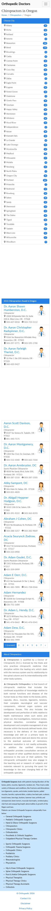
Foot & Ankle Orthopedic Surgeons (21, 875)
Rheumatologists (13, 860)
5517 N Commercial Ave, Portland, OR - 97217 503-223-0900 (20, 544)
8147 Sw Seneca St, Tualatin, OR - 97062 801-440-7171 (19, 431)
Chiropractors (15, 15)
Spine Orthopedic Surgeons (17, 871)
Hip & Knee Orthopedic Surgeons (20, 868)
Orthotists (10, 887)
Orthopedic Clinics (14, 850)
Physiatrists (11, 863)
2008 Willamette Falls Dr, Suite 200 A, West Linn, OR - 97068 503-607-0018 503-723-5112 (21, 314)
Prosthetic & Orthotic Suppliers (19, 836)
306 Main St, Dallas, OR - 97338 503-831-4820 (19, 487)
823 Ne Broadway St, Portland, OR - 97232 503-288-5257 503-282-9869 (21, 524)
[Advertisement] (25, 272)
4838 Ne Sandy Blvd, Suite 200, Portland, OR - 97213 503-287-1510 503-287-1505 (21, 471)
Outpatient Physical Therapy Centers (21, 839)
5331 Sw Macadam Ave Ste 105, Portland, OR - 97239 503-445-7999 (19, 633)
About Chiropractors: (13, 654)
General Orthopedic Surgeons (18, 817)
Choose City (9, 21)
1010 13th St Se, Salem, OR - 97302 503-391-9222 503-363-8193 (21, 505)
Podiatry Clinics (12, 857)
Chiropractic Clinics (14, 829)
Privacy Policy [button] (25, 908)
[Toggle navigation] (45, 4)
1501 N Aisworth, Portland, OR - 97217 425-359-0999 (19, 563)
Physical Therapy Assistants (17, 884)
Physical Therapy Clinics (16, 881)
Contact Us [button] (25, 898)
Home (4, 15)
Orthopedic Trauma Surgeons (18, 847)
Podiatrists (10, 853)
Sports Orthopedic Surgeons (18, 844)
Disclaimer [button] (25, 903)
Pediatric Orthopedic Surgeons (19, 820)
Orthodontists (12, 832)
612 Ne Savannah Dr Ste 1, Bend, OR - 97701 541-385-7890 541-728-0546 (21, 581)
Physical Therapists (14, 878)
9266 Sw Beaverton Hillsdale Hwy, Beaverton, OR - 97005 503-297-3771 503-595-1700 (21, 335)
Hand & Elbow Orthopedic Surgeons (21, 823)
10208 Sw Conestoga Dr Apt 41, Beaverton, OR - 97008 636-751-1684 (19, 598)
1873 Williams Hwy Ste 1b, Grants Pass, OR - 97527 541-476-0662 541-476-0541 (21, 616)
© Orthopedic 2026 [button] (25, 893)
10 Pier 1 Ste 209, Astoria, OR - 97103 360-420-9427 (18, 356)
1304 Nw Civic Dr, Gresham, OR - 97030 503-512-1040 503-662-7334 (21, 452)
